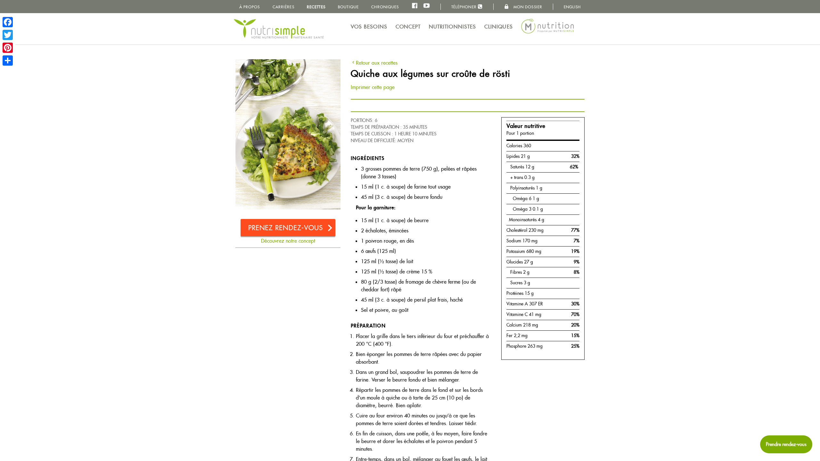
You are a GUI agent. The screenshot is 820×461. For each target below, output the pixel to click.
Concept (408, 26)
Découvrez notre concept (288, 241)
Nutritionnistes (452, 26)
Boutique (348, 6)
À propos (249, 6)
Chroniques (385, 6)
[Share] (7, 60)
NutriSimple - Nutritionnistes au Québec (279, 28)
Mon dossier (527, 6)
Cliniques (498, 26)
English (572, 6)
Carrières (283, 6)
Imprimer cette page (373, 87)
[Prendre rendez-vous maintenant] (786, 444)
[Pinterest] (7, 47)
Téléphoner (464, 6)
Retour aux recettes (377, 63)
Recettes (316, 6)
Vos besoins (369, 26)
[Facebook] (7, 22)
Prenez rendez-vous (285, 227)
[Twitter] (7, 34)
